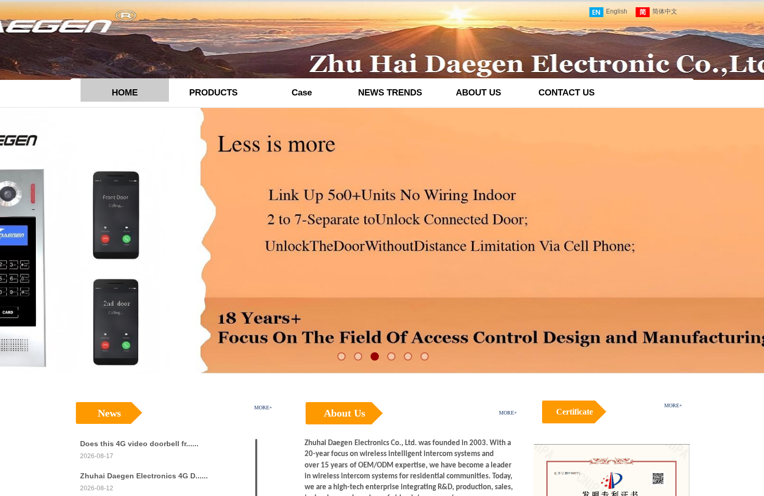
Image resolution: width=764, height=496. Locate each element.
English (616, 11)
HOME (125, 93)
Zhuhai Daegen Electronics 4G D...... (144, 476)
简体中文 (664, 11)
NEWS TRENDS (390, 93)
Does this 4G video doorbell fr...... (139, 443)
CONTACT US (566, 93)
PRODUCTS (213, 93)
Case (302, 93)
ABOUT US (478, 93)
